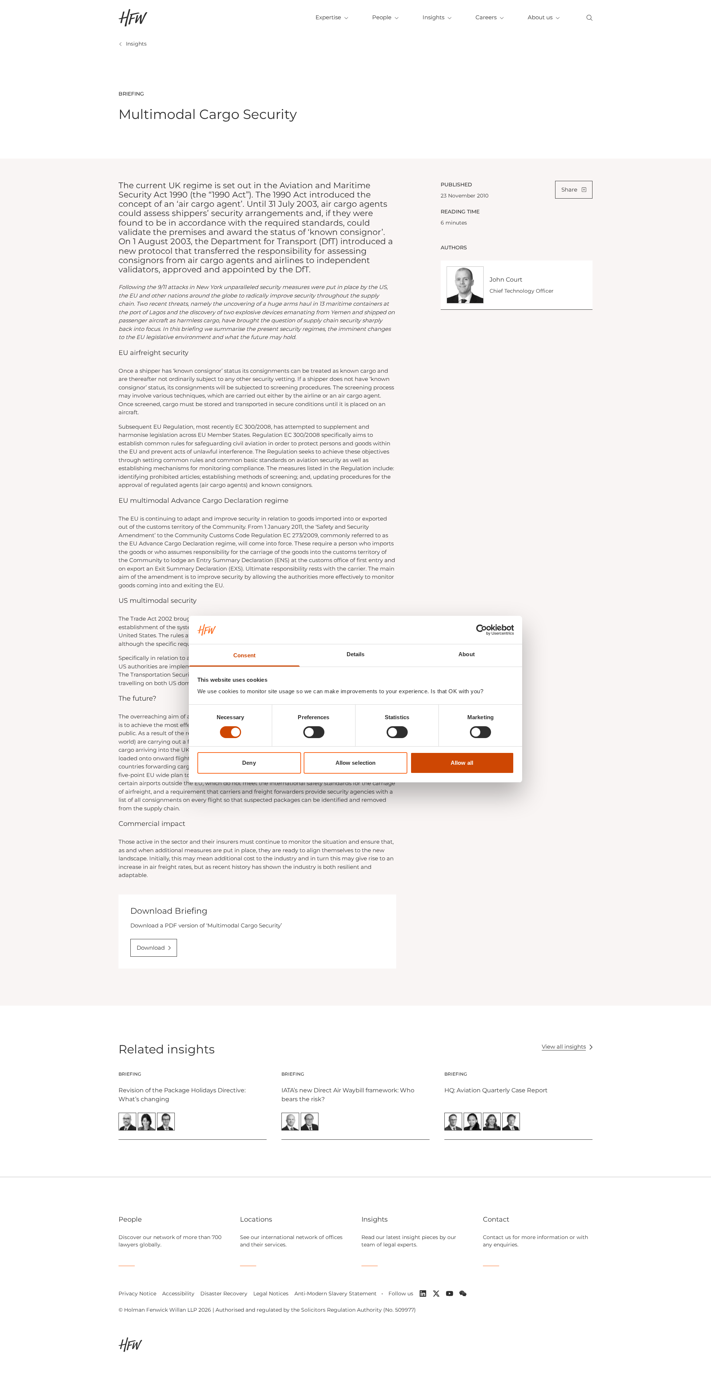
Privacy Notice (137, 1293)
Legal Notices (270, 1293)
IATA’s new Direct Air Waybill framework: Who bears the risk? (347, 1095)
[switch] (313, 732)
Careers (486, 17)
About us (540, 17)
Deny (249, 763)
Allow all (462, 763)
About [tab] (466, 654)
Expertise (328, 17)
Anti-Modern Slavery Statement (335, 1293)
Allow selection (356, 763)
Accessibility (178, 1293)
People (381, 17)
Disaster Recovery (223, 1293)
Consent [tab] (244, 655)
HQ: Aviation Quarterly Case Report (496, 1090)
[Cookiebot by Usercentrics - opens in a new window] (481, 629)
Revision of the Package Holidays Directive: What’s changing (182, 1095)
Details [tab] (356, 654)
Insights (433, 17)
